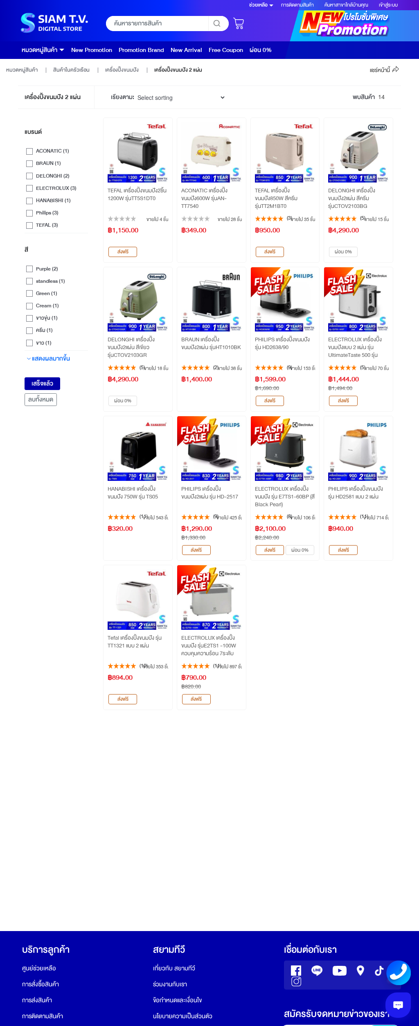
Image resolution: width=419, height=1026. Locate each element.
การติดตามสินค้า (297, 5)
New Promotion (91, 50)
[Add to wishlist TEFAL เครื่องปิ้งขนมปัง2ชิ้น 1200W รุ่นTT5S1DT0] (165, 124)
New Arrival (186, 50)
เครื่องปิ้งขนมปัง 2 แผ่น (178, 69)
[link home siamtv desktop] (53, 23)
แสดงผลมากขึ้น (51, 359)
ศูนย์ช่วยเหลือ (39, 968)
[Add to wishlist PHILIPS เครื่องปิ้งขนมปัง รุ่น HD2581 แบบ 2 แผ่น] (386, 422)
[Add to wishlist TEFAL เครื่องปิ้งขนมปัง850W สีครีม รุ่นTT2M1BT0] (312, 124)
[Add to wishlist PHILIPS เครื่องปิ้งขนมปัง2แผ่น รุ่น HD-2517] (239, 422)
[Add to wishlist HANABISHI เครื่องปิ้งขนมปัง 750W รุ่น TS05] (165, 422)
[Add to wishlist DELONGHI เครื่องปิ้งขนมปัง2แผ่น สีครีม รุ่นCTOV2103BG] (386, 124)
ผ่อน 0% (261, 50)
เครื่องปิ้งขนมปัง (122, 69)
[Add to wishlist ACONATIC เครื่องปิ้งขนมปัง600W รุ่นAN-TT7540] (239, 124)
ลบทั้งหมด (40, 400)
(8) (289, 516)
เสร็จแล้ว (42, 384)
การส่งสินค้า (37, 1000)
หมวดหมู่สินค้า (39, 50)
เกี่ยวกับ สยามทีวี (174, 968)
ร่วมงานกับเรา (170, 984)
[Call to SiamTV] (398, 972)
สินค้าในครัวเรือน (72, 69)
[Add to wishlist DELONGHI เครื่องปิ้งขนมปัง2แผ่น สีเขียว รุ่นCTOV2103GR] (165, 273)
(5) (362, 218)
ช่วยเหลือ (258, 5)
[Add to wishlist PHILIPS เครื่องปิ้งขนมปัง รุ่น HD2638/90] (312, 273)
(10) (144, 665)
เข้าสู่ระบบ (388, 5)
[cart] (239, 21)
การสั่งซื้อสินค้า (40, 984)
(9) (289, 367)
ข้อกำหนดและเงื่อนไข (177, 1000)
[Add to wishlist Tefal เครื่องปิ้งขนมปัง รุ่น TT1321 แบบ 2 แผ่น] (165, 571)
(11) (144, 516)
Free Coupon (226, 50)
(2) (216, 367)
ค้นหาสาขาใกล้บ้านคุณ (346, 5)
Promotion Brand (141, 50)
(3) (289, 218)
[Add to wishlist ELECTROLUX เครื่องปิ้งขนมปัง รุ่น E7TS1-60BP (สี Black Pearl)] (312, 422)
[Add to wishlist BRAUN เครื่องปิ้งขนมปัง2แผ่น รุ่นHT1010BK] (239, 273)
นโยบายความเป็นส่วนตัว (182, 1016)
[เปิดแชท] (398, 1005)
